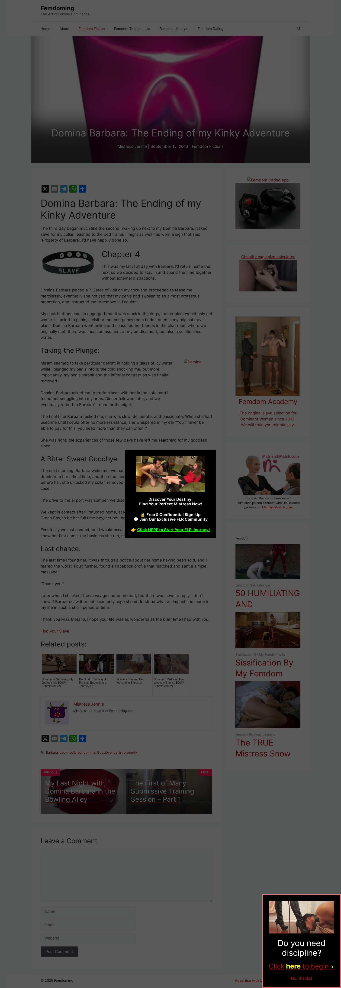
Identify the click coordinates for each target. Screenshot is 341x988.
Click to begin (301, 966)
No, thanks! (301, 978)
